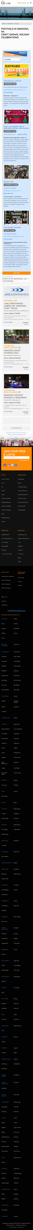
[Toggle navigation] (31, 2)
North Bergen (5, 970)
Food (3, 494)
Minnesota (5, 901)
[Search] (28, 3)
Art (2, 486)
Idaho (4, 802)
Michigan (5, 885)
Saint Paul (16, 905)
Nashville (16, 1111)
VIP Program (5, 542)
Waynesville (5, 943)
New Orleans (5, 856)
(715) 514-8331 (8, 239)
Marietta (16, 785)
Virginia (4, 1168)
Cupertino (4, 656)
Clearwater (16, 724)
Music (3, 483)
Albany (15, 998)
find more (16, 273)
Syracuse (16, 1008)
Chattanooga (17, 1102)
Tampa (3, 768)
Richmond (16, 1178)
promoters (4, 530)
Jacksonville (5, 738)
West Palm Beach (4, 773)
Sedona (3, 633)
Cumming (4, 785)
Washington (6, 1189)
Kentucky (5, 840)
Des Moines (5, 796)
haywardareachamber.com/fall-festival (15, 87)
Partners (20, 550)
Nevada (4, 987)
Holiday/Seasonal (6, 502)
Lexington (16, 840)
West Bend (4, 1210)
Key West (16, 738)
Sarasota (16, 762)
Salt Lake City (17, 1157)
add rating (26, 324)
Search (3, 521)
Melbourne (16, 743)
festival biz (5, 572)
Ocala (3, 752)
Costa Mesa (17, 651)
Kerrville (4, 1141)
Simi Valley (16, 689)
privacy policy (13, 1227)
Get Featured (5, 546)
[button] (19, 347)
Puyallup (16, 1194)
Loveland (4, 711)
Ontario (4, 1037)
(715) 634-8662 (8, 92)
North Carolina (5, 928)
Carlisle (15, 1059)
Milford (15, 718)
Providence (16, 1075)
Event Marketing (6, 584)
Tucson (15, 633)
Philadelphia (17, 1064)
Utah (3, 1157)
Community (21, 577)
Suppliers (20, 546)
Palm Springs (17, 666)
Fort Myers (4, 733)
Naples (15, 748)
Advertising (4, 605)
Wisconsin (5, 1205)
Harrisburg (4, 1064)
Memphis (4, 1111)
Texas (3, 1118)
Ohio (3, 1014)
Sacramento (5, 675)
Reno (3, 992)
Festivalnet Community (21, 573)
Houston (16, 1137)
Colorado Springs (16, 701)
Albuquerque (17, 976)
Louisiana (5, 851)
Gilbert (15, 619)
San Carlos (16, 675)
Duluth (15, 901)
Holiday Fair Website (10, 188)
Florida (4, 724)
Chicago (4, 813)
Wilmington (17, 943)
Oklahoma (5, 1025)
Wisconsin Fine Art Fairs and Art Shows (16, 432)
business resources (23, 502)
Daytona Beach (6, 729)
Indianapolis (17, 829)
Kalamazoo (4, 894)
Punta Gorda (17, 757)
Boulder (4, 701)
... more (27, 319)
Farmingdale (17, 965)
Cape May (16, 960)
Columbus (16, 1019)
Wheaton (16, 818)
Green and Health (6, 498)
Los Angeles (17, 661)
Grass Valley (17, 656)
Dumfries (4, 1173)
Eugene (16, 1048)
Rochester (4, 1008)
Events (3, 475)
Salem (15, 1052)
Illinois (4, 809)
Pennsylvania (6, 1059)
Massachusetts (6, 863)
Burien (3, 1194)
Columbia (16, 1082)
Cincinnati (4, 1019)
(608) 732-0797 (22, 134)
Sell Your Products (6, 588)
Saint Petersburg (4, 763)
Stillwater (4, 910)
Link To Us (20, 554)
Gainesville (16, 733)
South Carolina (5, 1083)
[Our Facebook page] (5, 465)
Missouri (5, 916)
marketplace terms (20, 1225)
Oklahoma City (17, 1025)
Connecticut (6, 718)
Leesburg (4, 743)
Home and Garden (6, 506)
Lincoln (15, 949)
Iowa (3, 791)
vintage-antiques (22, 486)
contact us (21, 1227)
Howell (15, 890)
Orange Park (17, 752)
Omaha (3, 954)
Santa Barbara (5, 689)
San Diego (4, 680)
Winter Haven (17, 773)
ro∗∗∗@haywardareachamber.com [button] (15, 90)
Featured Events (6, 517)
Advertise (4, 550)
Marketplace (22, 475)
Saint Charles (5, 818)
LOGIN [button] (19, 3)
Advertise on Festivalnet (8, 576)
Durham (16, 933)
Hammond (16, 851)
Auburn (15, 1189)
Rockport (16, 1146)
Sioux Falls (16, 1094)
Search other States (7, 276)
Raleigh (16, 938)
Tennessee (5, 1102)
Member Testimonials (23, 538)
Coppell (3, 1127)
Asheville (16, 928)
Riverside (16, 671)
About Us (4, 597)
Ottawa (16, 1037)
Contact (20, 585)
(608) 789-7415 (8, 193)
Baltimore (4, 874)
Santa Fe (4, 981)
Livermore (4, 661)
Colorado (5, 696)
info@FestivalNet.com (16, 611)
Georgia (4, 780)
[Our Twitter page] (12, 465)
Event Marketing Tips (7, 538)
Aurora (15, 696)
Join (19, 542)
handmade (21, 479)
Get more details (8, 322)
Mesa (3, 623)
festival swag (21, 506)
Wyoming (5, 1216)
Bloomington (17, 809)
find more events (16, 428)
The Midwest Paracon (10, 233)
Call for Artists (5, 479)
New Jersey (5, 960)
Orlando (4, 757)
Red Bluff (4, 671)
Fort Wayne (5, 829)
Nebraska (5, 949)
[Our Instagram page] (8, 465)
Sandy (3, 1162)
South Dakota (4, 1095)
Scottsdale (16, 628)
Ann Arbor (16, 885)
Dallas (3, 1132)
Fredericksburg (5, 1137)
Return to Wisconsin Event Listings (16, 434)
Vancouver (16, 644)
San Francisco (17, 680)
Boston (15, 863)
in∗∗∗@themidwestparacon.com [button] (14, 236)
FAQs (19, 561)
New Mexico (5, 976)
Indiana (4, 824)
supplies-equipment (23, 494)
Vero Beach (17, 768)
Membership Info (22, 534)
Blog (19, 557)
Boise (15, 802)
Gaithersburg (17, 874)
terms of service (10, 1225)
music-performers (22, 490)
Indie (3, 513)
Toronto (3, 1041)
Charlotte (4, 933)
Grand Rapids (5, 890)
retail (19, 483)
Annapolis (16, 869)
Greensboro (5, 938)
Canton (15, 1122)
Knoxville (16, 1107)
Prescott (4, 628)
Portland (4, 1052)
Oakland (4, 666)
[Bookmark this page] (16, 465)
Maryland (5, 869)
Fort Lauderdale (18, 729)
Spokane (16, 1198)
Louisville (4, 845)
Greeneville (4, 1107)
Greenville (4, 1088)
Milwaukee (16, 1205)
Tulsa (3, 1030)
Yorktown (16, 1183)
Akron (15, 1014)
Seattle (3, 1198)
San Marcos (17, 1151)
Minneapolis (5, 905)
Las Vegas (16, 987)
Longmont (16, 707)
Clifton (3, 965)
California (5, 651)
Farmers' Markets (6, 510)
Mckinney (16, 1141)
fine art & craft (22, 498)
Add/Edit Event (5, 534)
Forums (20, 581)
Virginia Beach (5, 1183)
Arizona (4, 619)
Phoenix (16, 623)
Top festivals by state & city (10, 614)
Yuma (3, 638)
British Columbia (5, 645)
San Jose (4, 685)
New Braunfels (5, 1146)
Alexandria (16, 1168)
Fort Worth (16, 1132)
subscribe (23, 460)
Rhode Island (4, 1075)
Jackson (16, 1216)
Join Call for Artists (7, 554)
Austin (15, 1118)
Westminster (5, 878)
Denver (3, 707)
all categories (21, 510)
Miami (3, 748)
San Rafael (16, 685)
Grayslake (16, 813)
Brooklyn (4, 1003)
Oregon (4, 1048)
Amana (15, 791)
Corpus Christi (17, 1127)
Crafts (3, 490)
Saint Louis (4, 921)
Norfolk (3, 1178)
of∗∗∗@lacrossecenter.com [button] (12, 191)
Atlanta (15, 780)
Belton (3, 1122)
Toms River (16, 970)
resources (21, 530)
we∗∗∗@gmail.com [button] (10, 134)
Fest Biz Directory (6, 580)
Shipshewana (5, 834)
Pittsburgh (4, 1068)
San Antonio (5, 1151)
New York (5, 998)
